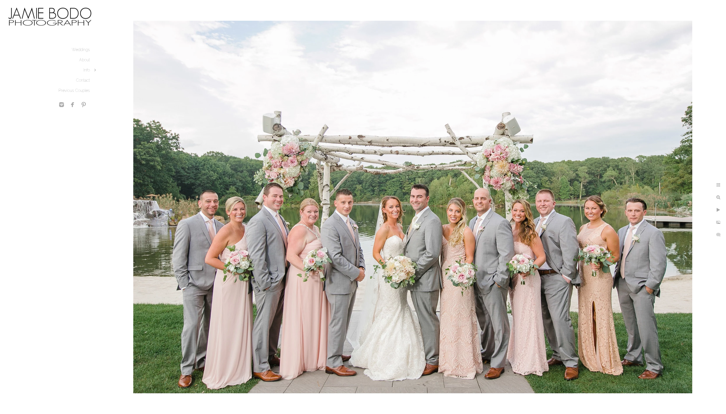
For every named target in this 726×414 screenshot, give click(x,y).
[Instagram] (61, 104)
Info (86, 70)
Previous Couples (74, 90)
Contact (83, 80)
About (84, 60)
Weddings (81, 49)
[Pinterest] (83, 104)
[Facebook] (72, 104)
